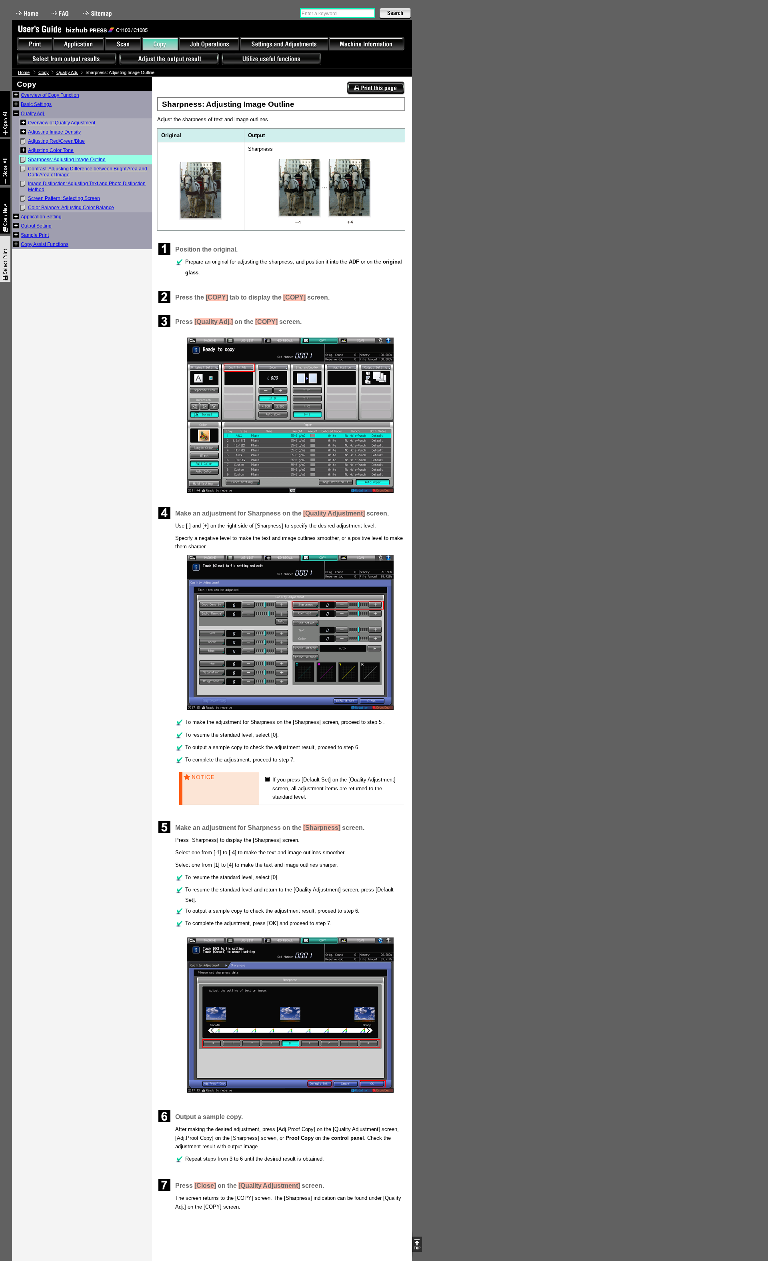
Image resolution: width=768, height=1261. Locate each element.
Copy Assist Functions (44, 244)
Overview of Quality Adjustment (61, 122)
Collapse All (5, 162)
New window (5, 211)
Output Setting (36, 226)
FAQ (61, 13)
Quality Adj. (67, 72)
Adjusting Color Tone (51, 150)
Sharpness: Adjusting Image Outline (67, 159)
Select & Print (5, 259)
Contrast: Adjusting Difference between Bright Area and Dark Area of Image (87, 171)
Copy (43, 72)
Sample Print (35, 235)
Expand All (5, 114)
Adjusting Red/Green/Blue (56, 141)
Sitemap (98, 13)
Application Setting (41, 216)
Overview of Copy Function (50, 95)
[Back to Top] (417, 1244)
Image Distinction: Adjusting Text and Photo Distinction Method (87, 186)
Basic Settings (36, 104)
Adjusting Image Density (54, 132)
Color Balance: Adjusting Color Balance (71, 207)
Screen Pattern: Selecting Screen (64, 198)
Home (27, 13)
